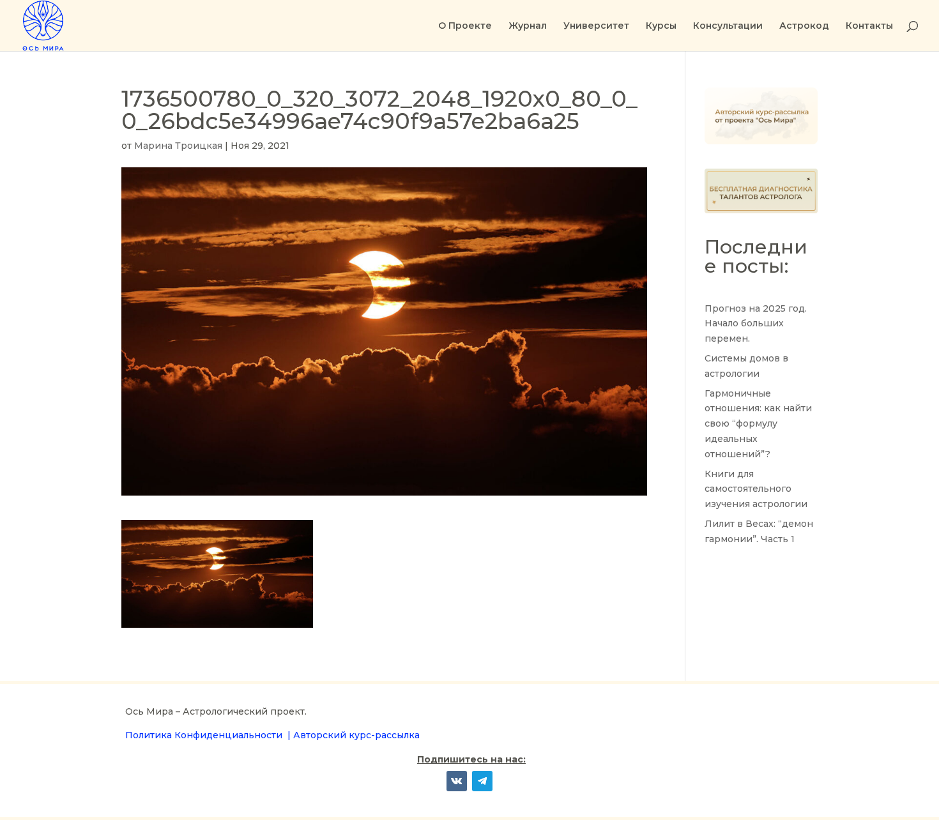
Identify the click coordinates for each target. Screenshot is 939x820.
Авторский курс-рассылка (356, 735)
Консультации (728, 26)
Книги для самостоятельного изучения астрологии (756, 489)
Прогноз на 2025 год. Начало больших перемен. (756, 324)
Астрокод (804, 26)
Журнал (527, 26)
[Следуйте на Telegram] (482, 781)
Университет (596, 26)
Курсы (661, 26)
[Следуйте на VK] (457, 781)
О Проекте (465, 26)
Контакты (869, 26)
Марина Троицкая (178, 145)
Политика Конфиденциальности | (209, 735)
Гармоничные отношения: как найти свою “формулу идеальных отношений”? (758, 424)
